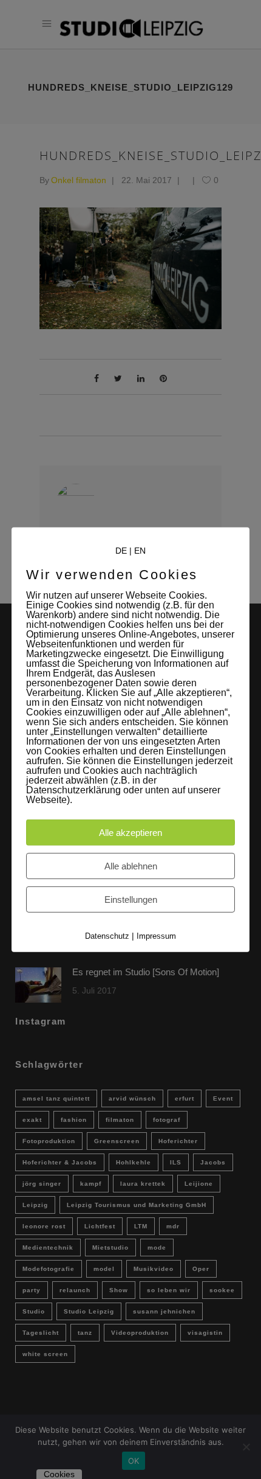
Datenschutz (107, 936)
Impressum (156, 936)
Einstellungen (130, 899)
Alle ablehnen (130, 866)
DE (121, 550)
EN (140, 550)
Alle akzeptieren (130, 832)
